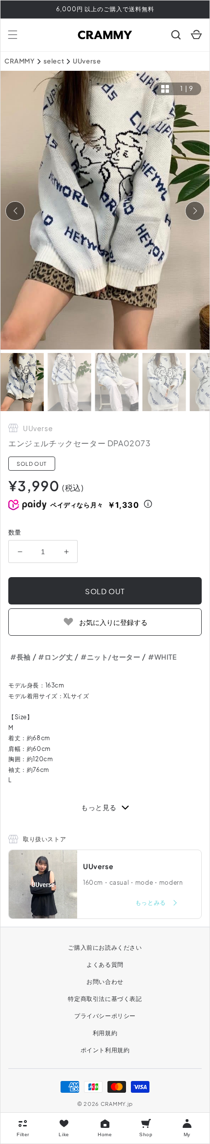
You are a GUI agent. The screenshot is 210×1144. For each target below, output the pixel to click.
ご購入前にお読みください (105, 947)
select (53, 61)
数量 (14, 532)
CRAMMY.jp (117, 1104)
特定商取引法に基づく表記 (105, 998)
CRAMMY (19, 61)
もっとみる (151, 902)
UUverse (87, 61)
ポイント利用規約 (105, 1050)
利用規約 (105, 1033)
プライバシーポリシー (105, 1015)
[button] (12, 34)
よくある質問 (105, 964)
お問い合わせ (105, 981)
